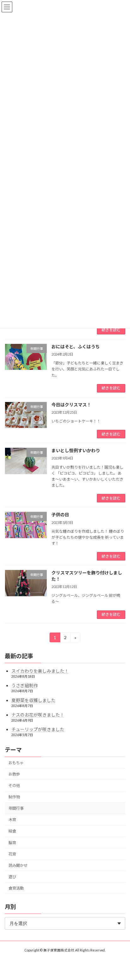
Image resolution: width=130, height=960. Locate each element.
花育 (12, 853)
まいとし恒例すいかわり (75, 450)
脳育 (12, 842)
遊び (12, 876)
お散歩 (14, 774)
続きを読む (111, 329)
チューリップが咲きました (37, 729)
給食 (12, 831)
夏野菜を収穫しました (33, 700)
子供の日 (60, 514)
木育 (12, 819)
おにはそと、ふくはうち (75, 346)
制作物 (14, 797)
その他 (14, 785)
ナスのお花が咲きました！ (37, 714)
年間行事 (16, 808)
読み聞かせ (18, 865)
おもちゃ (16, 762)
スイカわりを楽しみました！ (40, 671)
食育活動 (16, 888)
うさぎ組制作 (24, 685)
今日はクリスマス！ (71, 404)
